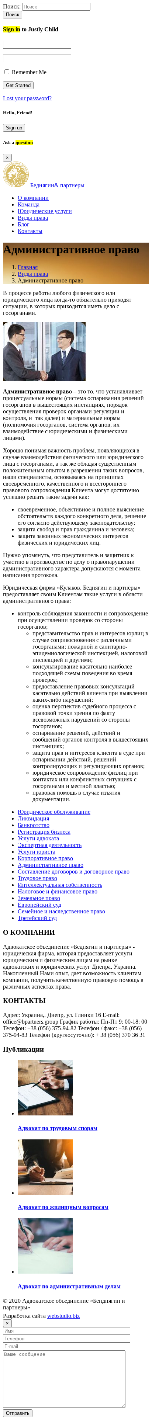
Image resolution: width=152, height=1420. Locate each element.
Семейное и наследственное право (61, 911)
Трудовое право (37, 878)
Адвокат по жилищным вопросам (63, 1207)
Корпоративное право (45, 858)
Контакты (30, 231)
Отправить (18, 1413)
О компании (33, 198)
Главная (28, 267)
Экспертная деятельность (50, 845)
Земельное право (39, 898)
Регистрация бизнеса (44, 832)
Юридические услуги (45, 211)
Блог (24, 224)
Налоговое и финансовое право (57, 891)
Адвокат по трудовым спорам (57, 1128)
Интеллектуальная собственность (60, 885)
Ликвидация (33, 818)
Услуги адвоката (38, 838)
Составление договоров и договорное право (73, 871)
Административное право (50, 865)
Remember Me (28, 72)
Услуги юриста (36, 851)
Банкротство (33, 825)
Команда (28, 204)
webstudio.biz (63, 1316)
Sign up (14, 128)
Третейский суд (37, 918)
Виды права (33, 218)
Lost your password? (27, 98)
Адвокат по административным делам (69, 1286)
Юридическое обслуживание (54, 812)
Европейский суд (39, 905)
